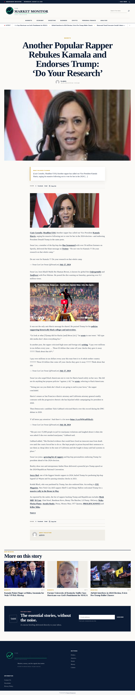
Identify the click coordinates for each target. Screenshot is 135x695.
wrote (83, 335)
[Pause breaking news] (129, 25)
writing (85, 345)
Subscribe (120, 617)
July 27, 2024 (65, 264)
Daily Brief (123, 1)
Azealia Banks (48, 504)
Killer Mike (35, 507)
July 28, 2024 (65, 425)
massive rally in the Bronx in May (44, 491)
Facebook (40, 186)
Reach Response (71, 693)
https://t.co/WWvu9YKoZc (81, 419)
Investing (94, 590)
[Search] (129, 11)
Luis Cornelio (36, 233)
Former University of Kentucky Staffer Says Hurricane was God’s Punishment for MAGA (67, 594)
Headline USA (49, 233)
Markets (67, 38)
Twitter (65, 249)
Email (45, 186)
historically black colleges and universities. (58, 330)
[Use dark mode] (129, 1)
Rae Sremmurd (69, 245)
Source (33, 513)
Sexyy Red (34, 475)
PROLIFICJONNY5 (91, 504)
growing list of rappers (53, 457)
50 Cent (38, 500)
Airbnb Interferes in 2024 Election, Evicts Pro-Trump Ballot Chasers (57, 25)
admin (64, 81)
